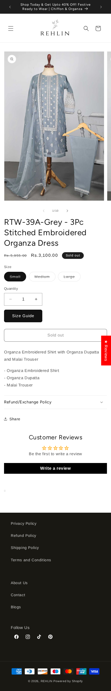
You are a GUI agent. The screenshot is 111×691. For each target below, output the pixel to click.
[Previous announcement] (10, 7)
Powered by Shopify (68, 681)
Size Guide (23, 315)
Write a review (55, 468)
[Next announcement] (101, 7)
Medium (45, 277)
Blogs (16, 607)
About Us (19, 583)
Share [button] (14, 419)
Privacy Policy (23, 523)
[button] (11, 28)
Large (72, 277)
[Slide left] (44, 211)
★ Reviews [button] (106, 350)
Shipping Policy (25, 547)
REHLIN (47, 681)
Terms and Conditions (31, 560)
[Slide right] (67, 211)
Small (18, 277)
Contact (18, 595)
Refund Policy (23, 535)
